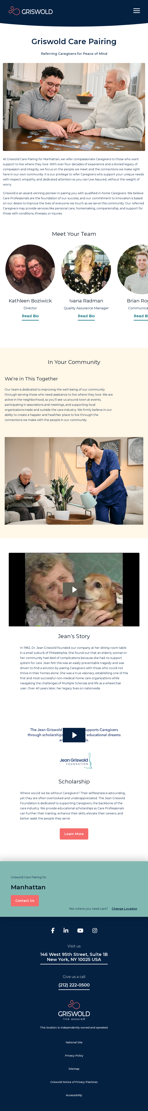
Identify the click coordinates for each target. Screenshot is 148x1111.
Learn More (74, 834)
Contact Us (24, 901)
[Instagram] (94, 931)
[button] (137, 10)
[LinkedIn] (66, 931)
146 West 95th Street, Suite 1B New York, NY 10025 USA (74, 957)
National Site (74, 1042)
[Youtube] (80, 931)
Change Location (124, 908)
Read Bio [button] (30, 316)
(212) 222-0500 (74, 985)
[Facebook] (53, 931)
